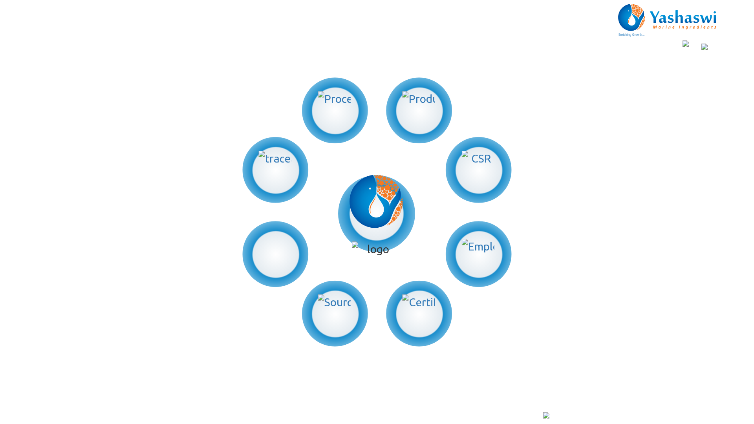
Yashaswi (190, 416)
